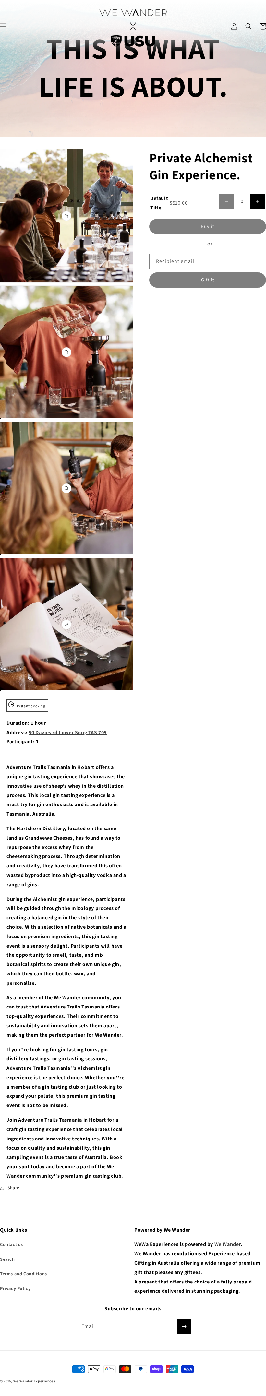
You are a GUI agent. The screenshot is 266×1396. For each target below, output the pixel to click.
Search (7, 1259)
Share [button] (13, 1188)
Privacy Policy (15, 1288)
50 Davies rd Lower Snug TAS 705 (68, 732)
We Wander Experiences (34, 1381)
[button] (248, 26)
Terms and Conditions (23, 1274)
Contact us (11, 1244)
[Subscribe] (184, 1326)
